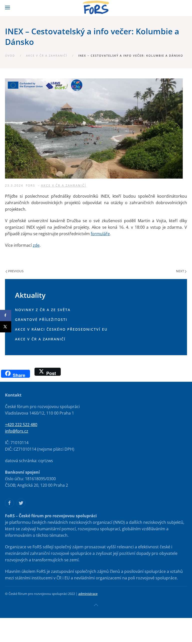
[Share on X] (5, 326)
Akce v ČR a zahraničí (46, 55)
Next (180, 271)
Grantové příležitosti (41, 319)
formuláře (100, 233)
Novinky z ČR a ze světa (42, 309)
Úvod (10, 55)
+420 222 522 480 (21, 424)
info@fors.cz (16, 431)
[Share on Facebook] (5, 315)
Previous (15, 271)
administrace (88, 593)
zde (36, 245)
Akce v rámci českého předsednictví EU (61, 329)
